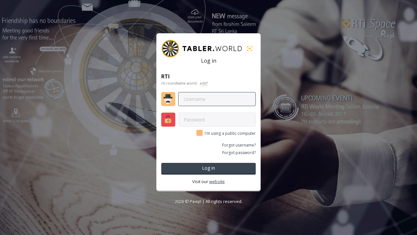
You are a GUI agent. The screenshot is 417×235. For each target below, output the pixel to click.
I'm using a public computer (230, 133)
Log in (208, 168)
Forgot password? (239, 152)
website (217, 181)
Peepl (195, 201)
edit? (204, 83)
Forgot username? (239, 145)
